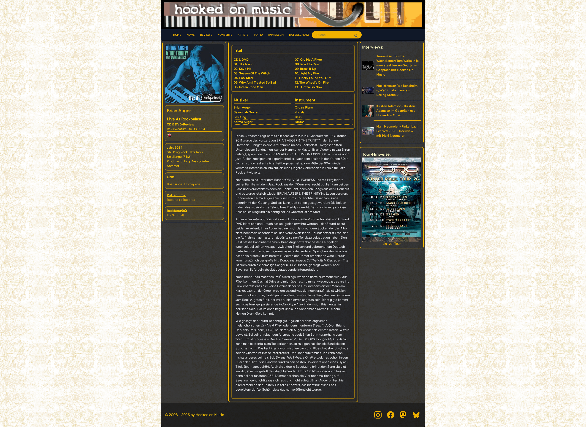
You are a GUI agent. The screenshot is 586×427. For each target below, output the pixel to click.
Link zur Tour (392, 244)
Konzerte (225, 34)
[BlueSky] (416, 414)
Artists (243, 34)
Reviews (206, 34)
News (191, 34)
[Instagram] (378, 414)
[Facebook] (390, 414)
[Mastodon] (403, 414)
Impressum (276, 34)
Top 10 (258, 34)
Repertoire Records (181, 200)
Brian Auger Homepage (183, 184)
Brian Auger (179, 110)
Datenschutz (299, 34)
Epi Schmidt (175, 215)
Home (177, 34)
